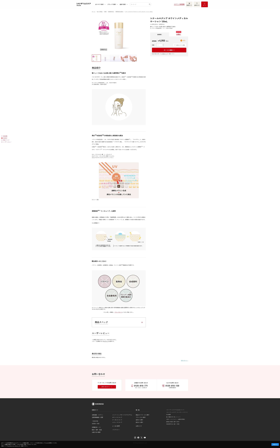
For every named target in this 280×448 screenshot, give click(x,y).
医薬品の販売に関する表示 (172, 421)
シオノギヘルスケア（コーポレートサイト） (177, 412)
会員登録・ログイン (97, 415)
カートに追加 (168, 50)
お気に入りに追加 (180, 45)
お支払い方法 (95, 423)
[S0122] (96, 58)
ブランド (111, 4)
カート (204, 5)
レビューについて (117, 422)
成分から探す (139, 422)
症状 (123, 4)
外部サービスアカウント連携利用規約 (175, 419)
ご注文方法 (95, 421)
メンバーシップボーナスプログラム (122, 415)
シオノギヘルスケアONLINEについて (175, 410)
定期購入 (178, 34)
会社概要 (168, 414)
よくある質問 (116, 426)
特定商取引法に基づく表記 (172, 424)
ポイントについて (117, 417)
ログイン (106, 341)
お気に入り (197, 5)
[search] (150, 4)
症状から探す (139, 420)
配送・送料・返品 (97, 430)
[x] (141, 437)
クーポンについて (117, 420)
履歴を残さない (184, 360)
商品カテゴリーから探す (142, 415)
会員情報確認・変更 (97, 417)
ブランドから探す (141, 417)
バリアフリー (116, 430)
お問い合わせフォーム (106, 387)
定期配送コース (96, 427)
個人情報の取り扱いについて (173, 417)
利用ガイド (189, 5)
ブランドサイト (118, 312)
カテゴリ (99, 4)
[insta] (135, 437)
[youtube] (145, 437)
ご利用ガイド (164, 53)
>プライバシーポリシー (13, 446)
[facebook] (138, 437)
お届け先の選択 (96, 432)
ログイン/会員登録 (179, 4)
